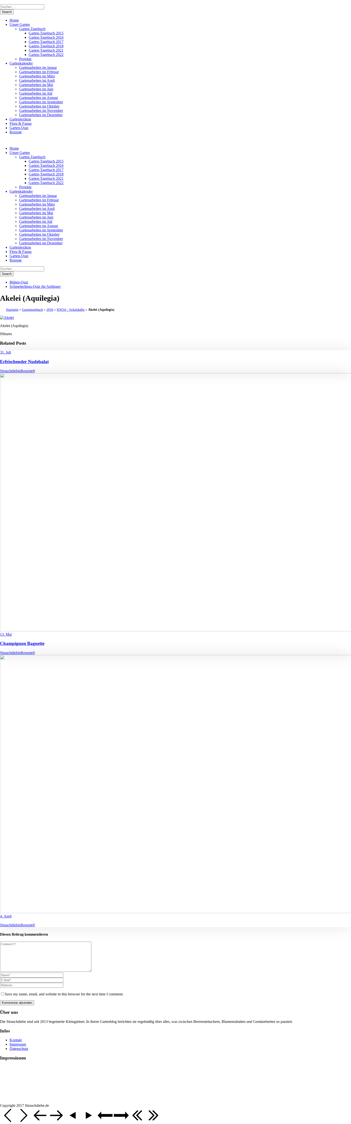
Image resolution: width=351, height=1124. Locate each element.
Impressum (18, 1044)
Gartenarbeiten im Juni (36, 89)
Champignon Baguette (22, 643)
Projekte (25, 59)
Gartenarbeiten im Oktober (39, 106)
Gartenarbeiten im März (37, 76)
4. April (5, 916)
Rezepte (16, 132)
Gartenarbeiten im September (41, 102)
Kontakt (16, 1040)
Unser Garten (20, 24)
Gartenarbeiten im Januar (38, 67)
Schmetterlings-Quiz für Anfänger (35, 286)
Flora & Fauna (21, 123)
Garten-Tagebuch (32, 29)
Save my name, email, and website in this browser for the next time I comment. (64, 994)
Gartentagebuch (32, 309)
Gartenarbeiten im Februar (39, 72)
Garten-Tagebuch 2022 (46, 55)
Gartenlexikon (20, 119)
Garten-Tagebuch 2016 (46, 37)
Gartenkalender (21, 63)
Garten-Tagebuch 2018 (46, 46)
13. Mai (6, 634)
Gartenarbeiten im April (37, 80)
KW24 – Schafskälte (71, 309)
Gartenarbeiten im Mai (36, 85)
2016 (50, 309)
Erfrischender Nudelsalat (24, 361)
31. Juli (5, 352)
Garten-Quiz (19, 128)
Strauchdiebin (10, 371)
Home (14, 20)
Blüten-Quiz (19, 282)
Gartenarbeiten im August (38, 98)
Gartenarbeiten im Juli (35, 93)
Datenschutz (19, 1049)
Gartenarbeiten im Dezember (41, 115)
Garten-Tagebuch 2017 (46, 42)
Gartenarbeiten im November (41, 111)
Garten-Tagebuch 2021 (46, 50)
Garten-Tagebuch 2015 (46, 33)
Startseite (12, 309)
